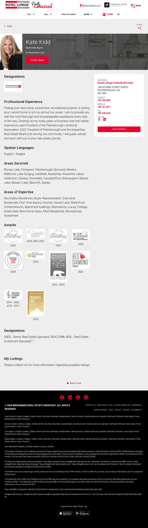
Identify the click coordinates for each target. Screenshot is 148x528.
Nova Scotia (128, 416)
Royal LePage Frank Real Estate (115, 82)
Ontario (19, 416)
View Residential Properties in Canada (19, 447)
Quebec (26, 416)
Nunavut (26, 419)
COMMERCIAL (136, 405)
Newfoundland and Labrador (95, 416)
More (86, 14)
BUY (29, 14)
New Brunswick (78, 416)
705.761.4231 (104, 107)
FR (118, 14)
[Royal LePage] (29, 5)
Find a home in (10, 416)
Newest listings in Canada (44, 447)
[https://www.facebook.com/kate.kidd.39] (99, 120)
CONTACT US (90, 405)
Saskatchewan (65, 416)
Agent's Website (119, 129)
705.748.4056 (104, 100)
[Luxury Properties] (115, 5)
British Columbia (43, 416)
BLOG (111, 405)
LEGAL (111, 410)
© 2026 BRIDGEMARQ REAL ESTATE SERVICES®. (31, 405)
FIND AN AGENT (68, 14)
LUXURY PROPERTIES (122, 405)
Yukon (19, 419)
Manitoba (54, 416)
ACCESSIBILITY (136, 410)
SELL (46, 14)
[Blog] (136, 5)
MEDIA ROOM (102, 405)
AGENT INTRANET (100, 410)
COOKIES (126, 410)
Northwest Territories (115, 416)
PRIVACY (118, 410)
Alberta (33, 416)
